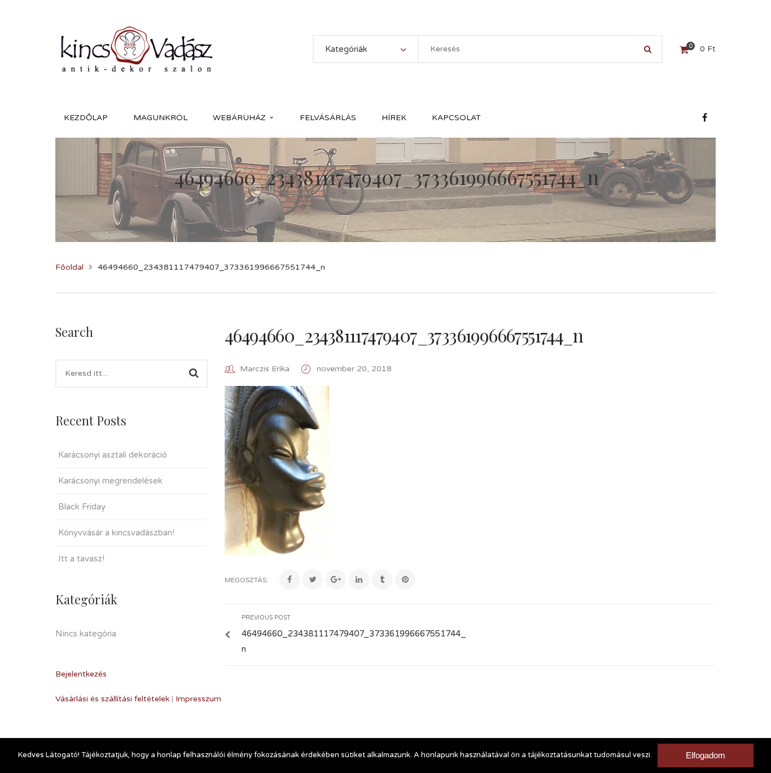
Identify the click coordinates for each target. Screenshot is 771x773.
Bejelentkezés (81, 674)
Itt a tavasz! (81, 559)
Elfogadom (705, 755)
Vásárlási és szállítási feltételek (112, 699)
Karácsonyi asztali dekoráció (112, 455)
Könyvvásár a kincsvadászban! (116, 533)
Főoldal (69, 267)
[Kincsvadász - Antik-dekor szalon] (137, 49)
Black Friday (82, 507)
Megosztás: (246, 580)
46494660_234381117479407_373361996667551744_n (403, 335)
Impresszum (198, 699)
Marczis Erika (265, 369)
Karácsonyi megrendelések (110, 481)
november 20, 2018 (354, 369)
